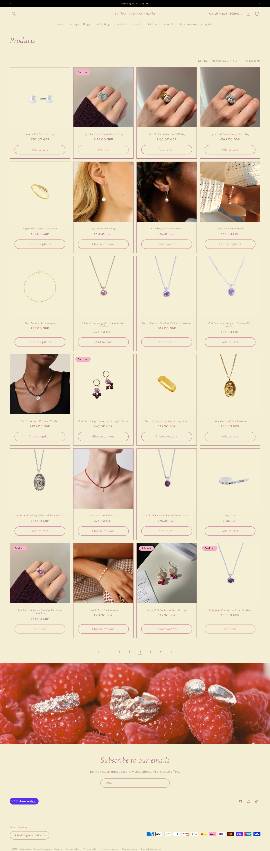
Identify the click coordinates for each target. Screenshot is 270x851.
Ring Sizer (230, 515)
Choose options (40, 244)
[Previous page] (98, 652)
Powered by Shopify (52, 849)
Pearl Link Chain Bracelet (230, 228)
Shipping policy (129, 849)
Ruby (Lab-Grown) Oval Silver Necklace (230, 610)
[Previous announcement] (11, 3)
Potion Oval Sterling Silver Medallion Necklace (39, 515)
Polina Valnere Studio (30, 849)
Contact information (151, 849)
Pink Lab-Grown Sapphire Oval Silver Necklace (167, 323)
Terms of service (109, 849)
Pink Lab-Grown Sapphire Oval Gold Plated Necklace (103, 324)
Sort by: (203, 60)
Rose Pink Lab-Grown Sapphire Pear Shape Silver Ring (39, 611)
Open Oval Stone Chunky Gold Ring (167, 133)
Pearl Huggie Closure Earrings (166, 228)
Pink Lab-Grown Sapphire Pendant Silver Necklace (230, 324)
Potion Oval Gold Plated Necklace (230, 420)
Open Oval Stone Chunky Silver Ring (230, 133)
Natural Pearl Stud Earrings (40, 133)
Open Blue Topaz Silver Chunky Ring (103, 133)
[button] (14, 14)
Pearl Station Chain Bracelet (40, 323)
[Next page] (171, 652)
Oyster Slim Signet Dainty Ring (40, 228)
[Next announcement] (259, 3)
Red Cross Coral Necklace (103, 515)
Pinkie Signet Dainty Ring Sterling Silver (167, 420)
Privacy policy (90, 849)
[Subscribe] (165, 783)
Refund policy (73, 849)
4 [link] (140, 651)
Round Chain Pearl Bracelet (103, 610)
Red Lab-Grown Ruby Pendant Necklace (167, 515)
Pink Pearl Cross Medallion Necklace (40, 420)
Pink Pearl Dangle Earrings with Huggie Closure (103, 420)
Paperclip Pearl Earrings (103, 228)
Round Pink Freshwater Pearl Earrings (167, 610)
